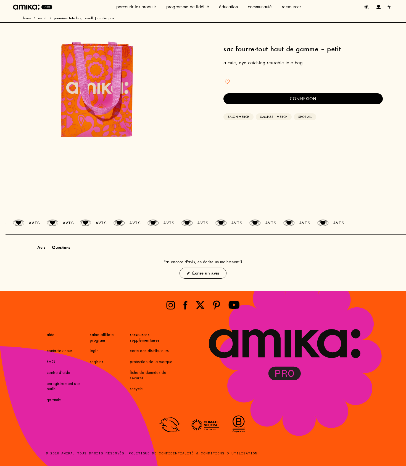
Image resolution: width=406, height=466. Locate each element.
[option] (97, 89)
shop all (305, 117)
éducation (228, 7)
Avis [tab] (41, 248)
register (96, 362)
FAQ (51, 362)
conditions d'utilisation (229, 453)
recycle (136, 389)
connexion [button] (303, 98)
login (94, 351)
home (27, 18)
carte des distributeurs (149, 351)
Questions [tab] (61, 248)
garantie (54, 400)
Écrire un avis (208, 275)
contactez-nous (60, 351)
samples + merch (273, 117)
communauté (260, 7)
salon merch (238, 117)
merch (43, 18)
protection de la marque (151, 362)
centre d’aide (58, 373)
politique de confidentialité (161, 453)
